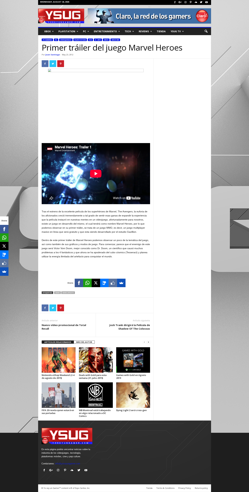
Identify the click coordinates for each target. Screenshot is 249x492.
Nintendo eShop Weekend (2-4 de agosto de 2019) (58, 376)
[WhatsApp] (87, 283)
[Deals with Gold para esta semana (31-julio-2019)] (96, 360)
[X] (96, 283)
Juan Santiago (52, 54)
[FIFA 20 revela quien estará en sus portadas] (59, 395)
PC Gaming (47, 40)
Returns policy (201, 488)
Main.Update (68, 293)
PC (84, 31)
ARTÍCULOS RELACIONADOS (57, 342)
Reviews (144, 31)
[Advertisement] (96, 134)
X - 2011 (98, 40)
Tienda (161, 31)
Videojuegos (65, 40)
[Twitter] (201, 2)
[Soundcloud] (196, 2)
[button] (206, 31)
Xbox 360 (115, 40)
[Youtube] (206, 2)
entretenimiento (105, 31)
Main (57, 293)
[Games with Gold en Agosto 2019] (133, 360)
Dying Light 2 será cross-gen (131, 410)
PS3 (90, 40)
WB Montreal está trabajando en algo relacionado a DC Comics (95, 413)
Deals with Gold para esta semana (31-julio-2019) (93, 376)
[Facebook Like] (113, 283)
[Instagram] (185, 2)
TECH (128, 31)
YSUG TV (176, 31)
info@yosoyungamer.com (67, 463)
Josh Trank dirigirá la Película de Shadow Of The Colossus (129, 326)
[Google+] (180, 2)
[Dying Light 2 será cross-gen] (133, 395)
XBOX (47, 31)
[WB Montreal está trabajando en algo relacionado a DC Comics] (96, 395)
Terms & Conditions (165, 488)
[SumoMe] (121, 283)
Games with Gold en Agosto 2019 (131, 376)
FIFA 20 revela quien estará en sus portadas (58, 412)
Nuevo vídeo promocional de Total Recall (64, 326)
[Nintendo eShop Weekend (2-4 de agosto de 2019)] (59, 360)
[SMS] (104, 283)
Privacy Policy (184, 488)
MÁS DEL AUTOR (84, 342)
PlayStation (66, 31)
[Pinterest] (191, 2)
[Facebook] (175, 2)
